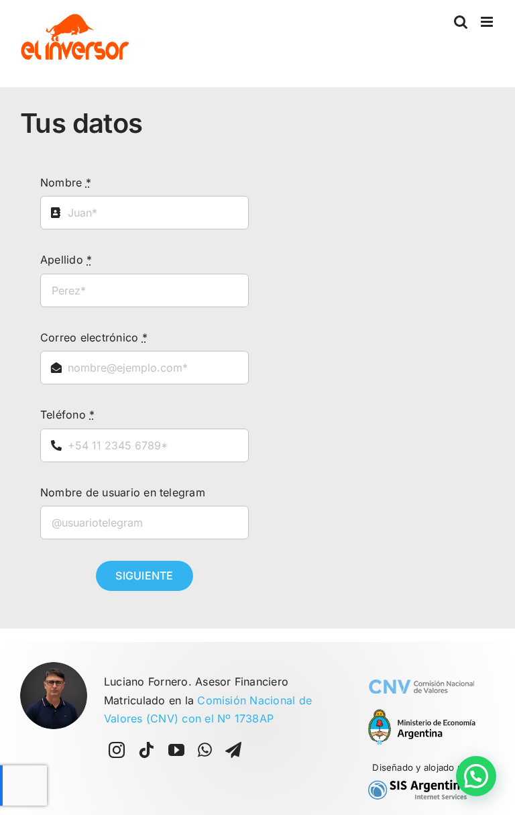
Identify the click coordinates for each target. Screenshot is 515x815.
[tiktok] (146, 750)
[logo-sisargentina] (421, 782)
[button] (476, 776)
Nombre (65, 182)
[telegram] (233, 750)
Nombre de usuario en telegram (122, 492)
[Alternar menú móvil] (488, 22)
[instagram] (117, 750)
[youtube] (176, 750)
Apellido (66, 259)
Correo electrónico (94, 337)
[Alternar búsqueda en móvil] (460, 22)
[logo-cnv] (421, 667)
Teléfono (67, 414)
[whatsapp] (205, 750)
